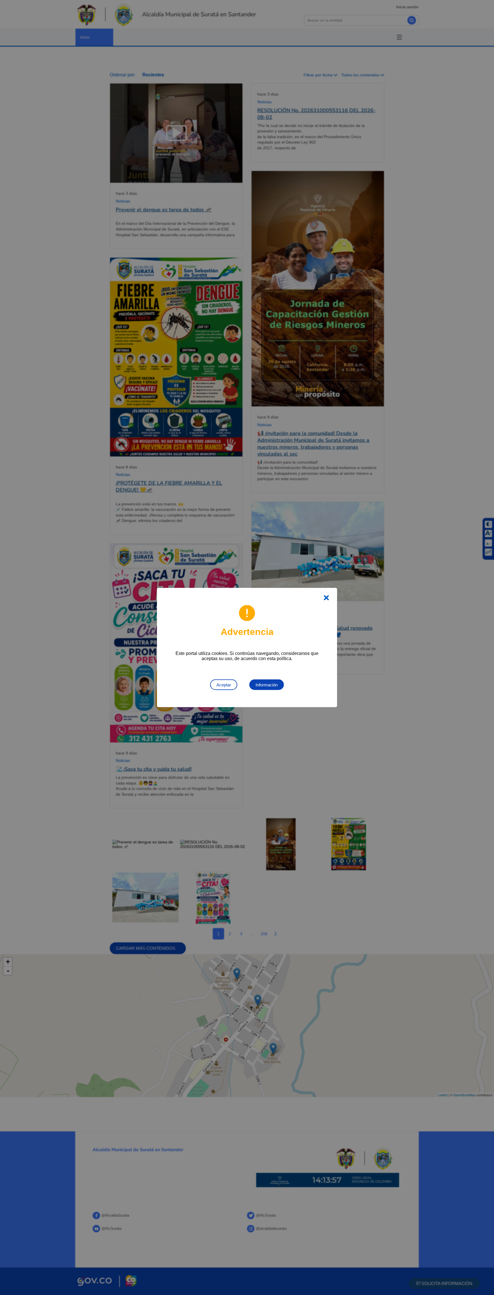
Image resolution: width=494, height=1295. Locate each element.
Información (267, 684)
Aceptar (223, 684)
